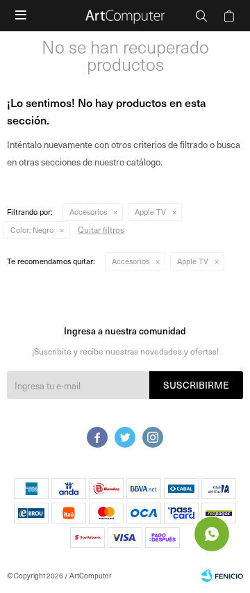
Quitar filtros (101, 229)
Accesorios (88, 212)
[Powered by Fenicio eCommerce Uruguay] (222, 575)
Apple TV (150, 212)
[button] (201, 15)
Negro (31, 230)
